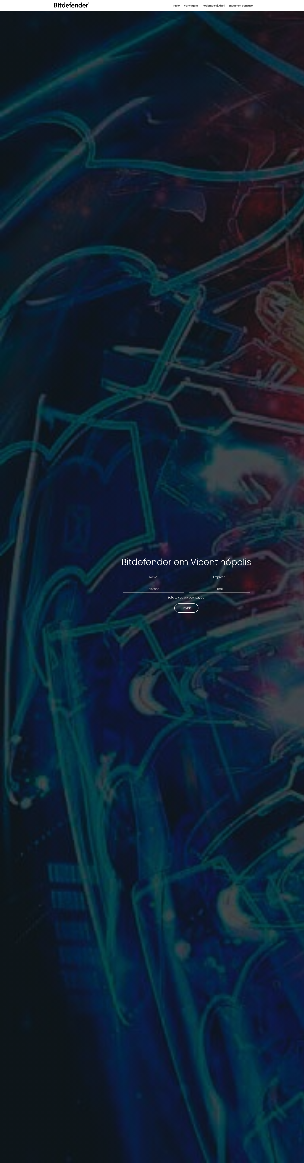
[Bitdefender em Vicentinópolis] (71, 5)
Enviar (186, 608)
